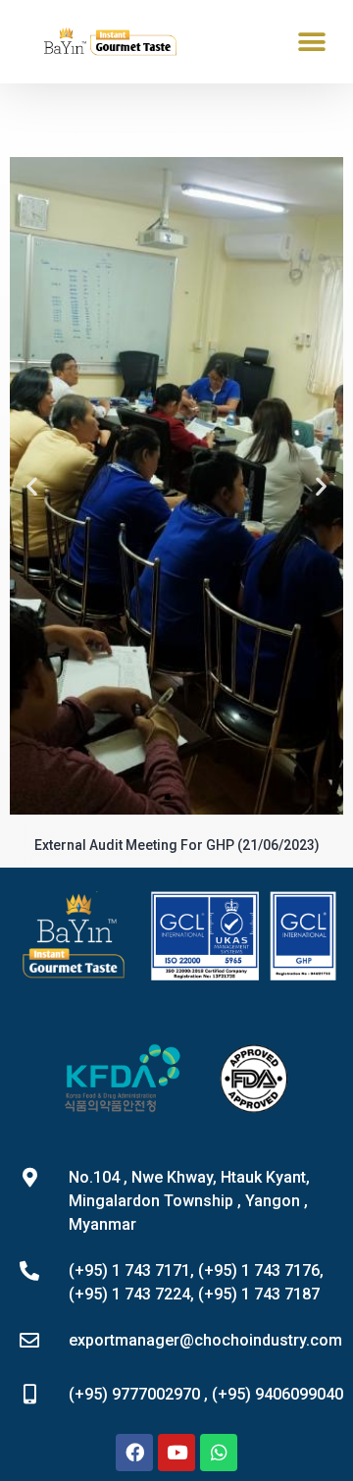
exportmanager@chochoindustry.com (205, 1340)
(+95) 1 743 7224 (129, 1294)
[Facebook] (134, 1452)
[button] (311, 42)
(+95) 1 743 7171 (129, 1270)
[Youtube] (176, 1452)
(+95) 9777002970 (134, 1394)
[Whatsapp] (218, 1452)
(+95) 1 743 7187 (259, 1294)
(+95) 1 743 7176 (259, 1270)
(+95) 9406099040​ (277, 1394)
